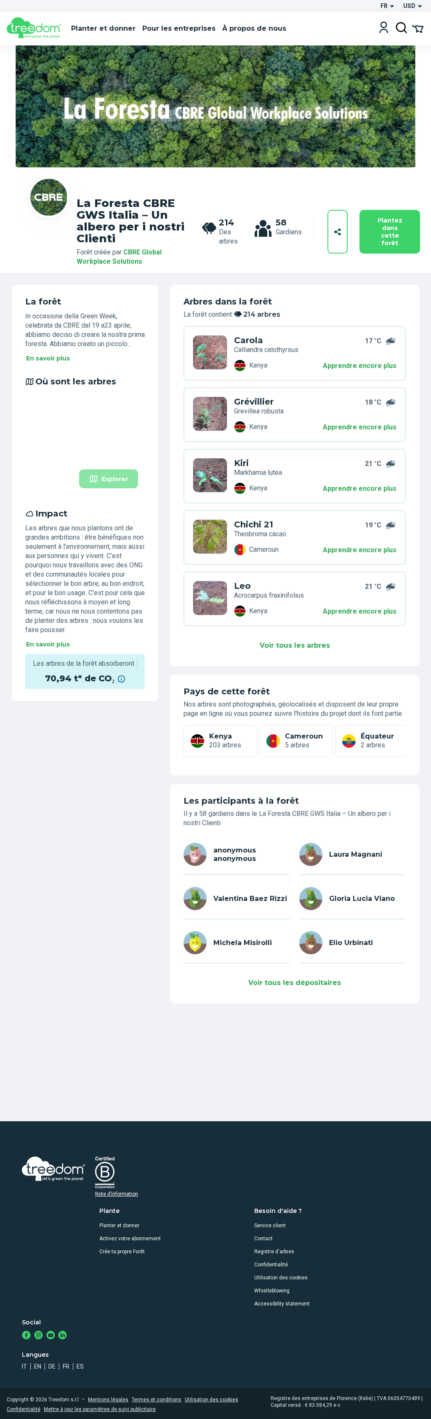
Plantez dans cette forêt (390, 232)
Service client (270, 1225)
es (80, 1366)
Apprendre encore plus (359, 366)
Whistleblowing (272, 1291)
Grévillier (254, 402)
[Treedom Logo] (35, 28)
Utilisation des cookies (281, 1278)
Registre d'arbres (274, 1252)
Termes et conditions (156, 1400)
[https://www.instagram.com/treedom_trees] (38, 1336)
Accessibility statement (282, 1304)
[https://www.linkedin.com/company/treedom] (62, 1336)
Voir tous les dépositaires (294, 983)
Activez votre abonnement (130, 1239)
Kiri (241, 463)
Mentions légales (108, 1400)
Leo (242, 586)
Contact (263, 1239)
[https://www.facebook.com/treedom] (26, 1336)
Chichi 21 (253, 524)
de (52, 1366)
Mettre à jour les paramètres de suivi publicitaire (100, 1409)
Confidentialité (271, 1265)
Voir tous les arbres (295, 645)
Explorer (114, 479)
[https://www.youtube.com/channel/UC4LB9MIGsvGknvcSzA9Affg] (50, 1336)
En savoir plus (48, 358)
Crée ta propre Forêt (122, 1252)
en (37, 1366)
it (24, 1366)
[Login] (383, 28)
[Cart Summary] (417, 28)
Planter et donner (119, 1225)
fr (66, 1366)
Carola (248, 340)
